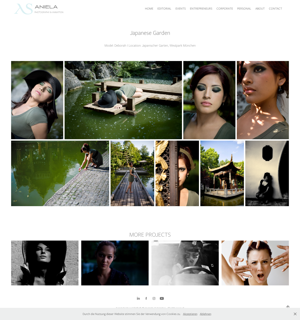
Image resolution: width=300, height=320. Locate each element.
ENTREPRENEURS (201, 8)
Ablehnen (205, 314)
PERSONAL (244, 8)
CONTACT (275, 8)
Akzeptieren (190, 314)
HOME (149, 8)
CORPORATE (224, 8)
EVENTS (181, 8)
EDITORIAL (164, 8)
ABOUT (260, 8)
